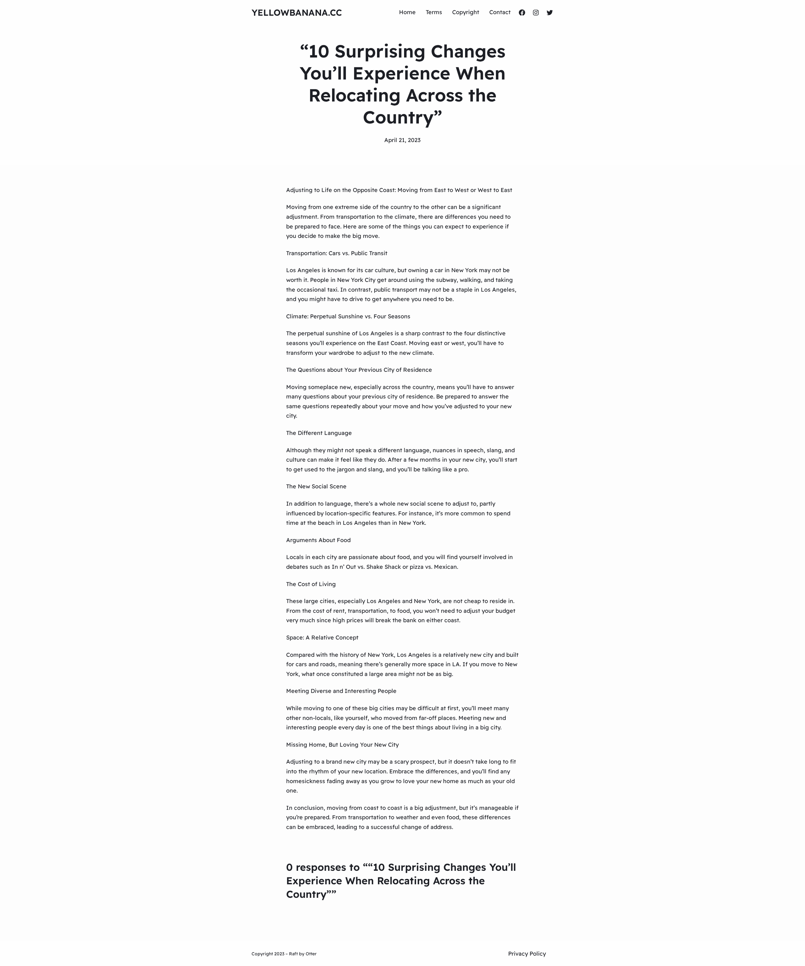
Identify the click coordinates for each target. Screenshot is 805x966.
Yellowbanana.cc (297, 12)
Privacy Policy (527, 953)
